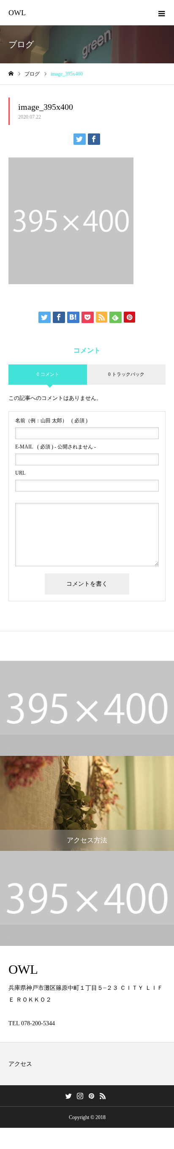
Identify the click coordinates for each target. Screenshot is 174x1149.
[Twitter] (68, 1096)
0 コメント (48, 374)
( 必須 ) (51, 420)
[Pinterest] (91, 1096)
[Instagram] (80, 1096)
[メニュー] (161, 12)
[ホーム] (11, 73)
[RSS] (102, 1096)
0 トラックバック (126, 374)
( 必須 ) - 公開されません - (55, 446)
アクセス (20, 1064)
